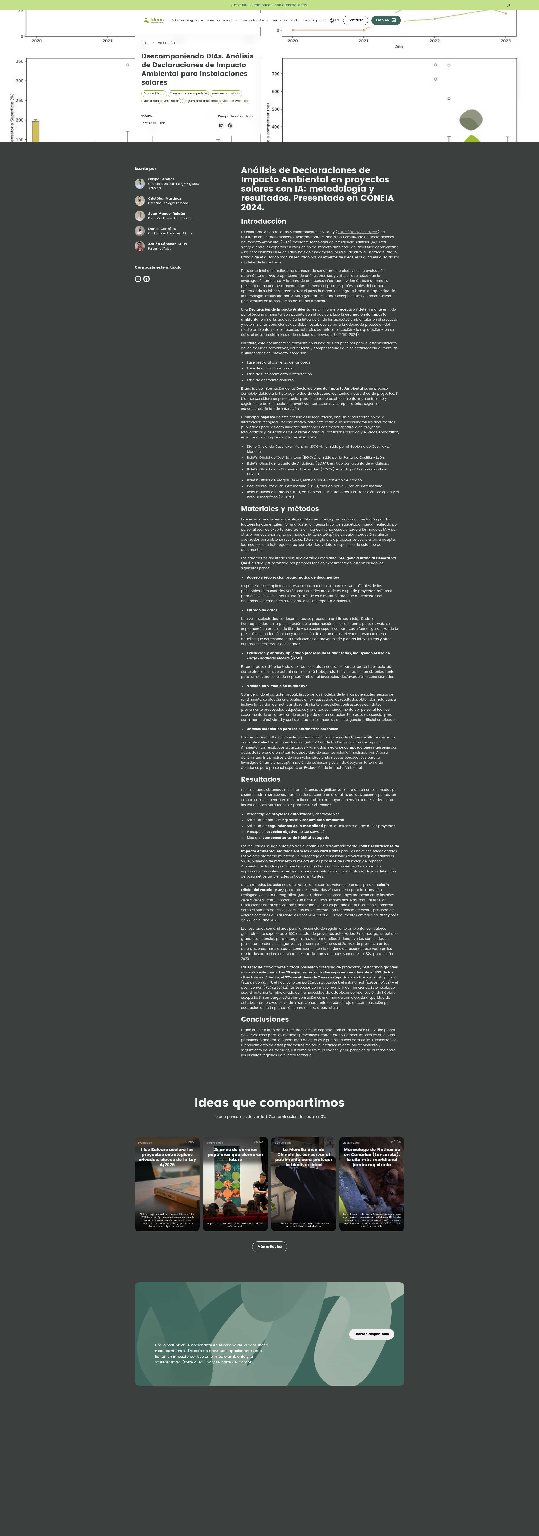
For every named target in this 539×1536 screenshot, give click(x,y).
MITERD (341, 334)
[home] (153, 20)
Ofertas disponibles (371, 1334)
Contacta (356, 20)
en (337, 20)
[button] (187, 20)
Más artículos (269, 1246)
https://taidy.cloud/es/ (358, 232)
